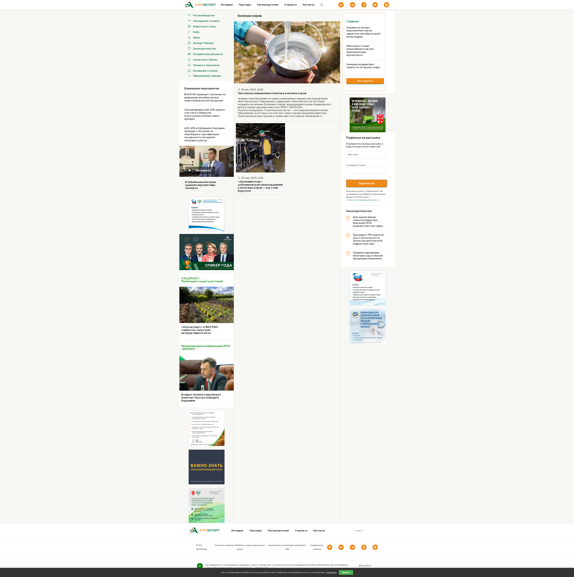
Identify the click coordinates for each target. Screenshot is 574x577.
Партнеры (245, 4)
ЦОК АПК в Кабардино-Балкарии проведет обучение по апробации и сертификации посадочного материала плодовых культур (204, 134)
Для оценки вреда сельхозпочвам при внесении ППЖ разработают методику (368, 221)
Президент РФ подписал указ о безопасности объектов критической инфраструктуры (368, 239)
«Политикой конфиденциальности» (362, 200)
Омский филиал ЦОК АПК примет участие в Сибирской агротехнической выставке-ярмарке (204, 114)
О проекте (290, 4)
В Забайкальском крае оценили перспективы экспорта (200, 185)
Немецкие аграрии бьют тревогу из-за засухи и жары (363, 66)
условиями (331, 572)
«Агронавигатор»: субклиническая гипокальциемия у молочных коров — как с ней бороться (260, 186)
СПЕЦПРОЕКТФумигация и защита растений (202, 280)
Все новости (365, 81)
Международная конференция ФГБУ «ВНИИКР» (205, 347)
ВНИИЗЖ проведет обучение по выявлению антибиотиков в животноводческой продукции (205, 97)
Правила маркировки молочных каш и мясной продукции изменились (368, 255)
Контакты (308, 4)
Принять (346, 572)
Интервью (227, 4)
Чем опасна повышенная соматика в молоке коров (272, 93)
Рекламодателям (267, 4)
